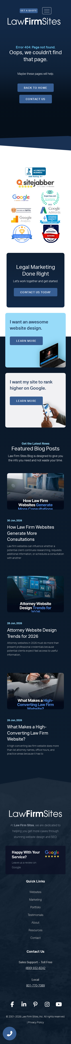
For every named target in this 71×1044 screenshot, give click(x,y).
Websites (35, 892)
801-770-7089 (35, 985)
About (35, 922)
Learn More (26, 341)
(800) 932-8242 (35, 968)
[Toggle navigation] (46, 10)
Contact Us (36, 99)
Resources (35, 930)
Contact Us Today (35, 292)
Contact (35, 937)
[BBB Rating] (35, 172)
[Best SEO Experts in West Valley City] (50, 197)
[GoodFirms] (21, 233)
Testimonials (35, 915)
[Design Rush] (50, 219)
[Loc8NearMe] (51, 233)
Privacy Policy (36, 1022)
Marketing (35, 899)
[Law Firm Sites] (34, 21)
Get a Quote (29, 11)
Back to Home (35, 88)
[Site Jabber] (35, 183)
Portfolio (35, 907)
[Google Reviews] (21, 197)
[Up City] (21, 210)
